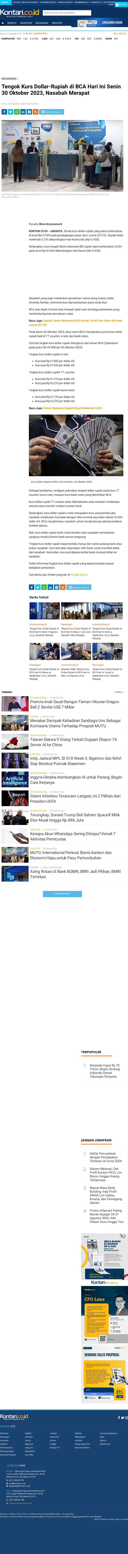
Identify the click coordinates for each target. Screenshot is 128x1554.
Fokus (28, 1440)
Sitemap (3, 1514)
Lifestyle (7, 33)
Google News (79, 574)
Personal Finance (49, 28)
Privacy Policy (68, 1514)
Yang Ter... (29, 1447)
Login (110, 4)
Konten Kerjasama (108, 1433)
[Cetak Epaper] (99, 26)
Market (78, 1433)
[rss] (35, 112)
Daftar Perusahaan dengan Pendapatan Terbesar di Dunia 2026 (106, 1157)
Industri (57, 23)
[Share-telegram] (29, 112)
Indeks (119, 692)
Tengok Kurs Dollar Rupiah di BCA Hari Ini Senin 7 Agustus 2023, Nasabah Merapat (44, 631)
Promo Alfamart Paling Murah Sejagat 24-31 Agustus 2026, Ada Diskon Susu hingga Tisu (107, 1216)
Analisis (53, 1433)
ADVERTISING (109, 2)
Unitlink (78, 1440)
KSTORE (16, 2)
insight (12, 23)
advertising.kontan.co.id (20, 1503)
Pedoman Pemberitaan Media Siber (45, 1514)
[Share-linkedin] (23, 112)
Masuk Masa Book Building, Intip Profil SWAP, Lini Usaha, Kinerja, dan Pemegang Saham (106, 1195)
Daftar (122, 4)
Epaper (5, 2)
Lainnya (121, 33)
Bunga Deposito (82, 1444)
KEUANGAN (9, 78)
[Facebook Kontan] (119, 1417)
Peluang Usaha (7, 1451)
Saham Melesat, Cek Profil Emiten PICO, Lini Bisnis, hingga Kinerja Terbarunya (106, 1174)
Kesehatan (30, 1451)
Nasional (7, 28)
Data (19, 33)
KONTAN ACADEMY (29, 2)
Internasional (26, 28)
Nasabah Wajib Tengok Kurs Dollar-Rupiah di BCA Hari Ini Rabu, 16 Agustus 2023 (75, 672)
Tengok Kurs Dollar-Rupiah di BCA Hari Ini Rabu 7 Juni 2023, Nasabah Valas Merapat (76, 631)
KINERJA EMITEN (65, 2)
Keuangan (42, 23)
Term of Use (22, 1514)
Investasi (26, 23)
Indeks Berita (62, 893)
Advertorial (105, 1444)
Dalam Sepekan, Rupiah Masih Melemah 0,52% (72, 408)
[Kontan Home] (3, 23)
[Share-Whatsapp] (17, 112)
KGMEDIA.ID (96, 2)
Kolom (53, 1440)
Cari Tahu (29, 1454)
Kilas (102, 1436)
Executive (54, 1436)
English (28, 1433)
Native (103, 1440)
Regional (29, 1444)
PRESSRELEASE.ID (48, 2)
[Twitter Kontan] (122, 1417)
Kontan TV (55, 1447)
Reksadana (80, 1436)
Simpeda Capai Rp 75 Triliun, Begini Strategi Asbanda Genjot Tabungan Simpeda (105, 1070)
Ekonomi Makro (82, 1447)
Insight (34, 716)
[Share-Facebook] (4, 112)
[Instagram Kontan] (126, 1417)
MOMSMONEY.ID (82, 2)
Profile (12, 1514)
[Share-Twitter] (10, 112)
